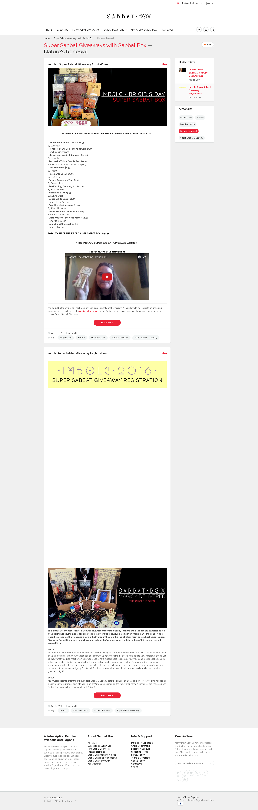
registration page (88, 311)
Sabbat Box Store (114, 30)
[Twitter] (178, 773)
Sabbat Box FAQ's (139, 752)
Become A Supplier (140, 749)
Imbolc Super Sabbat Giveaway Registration (200, 90)
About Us (92, 743)
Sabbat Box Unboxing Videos (102, 755)
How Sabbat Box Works (85, 30)
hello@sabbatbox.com (191, 3)
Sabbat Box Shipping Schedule (102, 758)
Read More (107, 322)
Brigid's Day (66, 337)
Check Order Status (140, 746)
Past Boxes (167, 30)
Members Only (98, 337)
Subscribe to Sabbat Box (99, 746)
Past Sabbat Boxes (96, 752)
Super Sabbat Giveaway (146, 337)
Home (49, 30)
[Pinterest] (191, 773)
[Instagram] (205, 773)
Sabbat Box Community (99, 761)
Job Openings (94, 764)
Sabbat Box (57, 797)
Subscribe (62, 30)
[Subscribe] (210, 763)
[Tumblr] (178, 779)
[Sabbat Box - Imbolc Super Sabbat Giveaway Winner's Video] (107, 276)
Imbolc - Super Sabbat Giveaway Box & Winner (198, 72)
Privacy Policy (138, 755)
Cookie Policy (138, 761)
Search (134, 767)
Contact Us (136, 764)
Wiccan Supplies (191, 797)
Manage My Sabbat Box (144, 30)
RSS (209, 44)
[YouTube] (185, 779)
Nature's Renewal (120, 337)
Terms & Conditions (140, 758)
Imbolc (81, 337)
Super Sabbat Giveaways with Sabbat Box (73, 38)
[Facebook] (185, 773)
